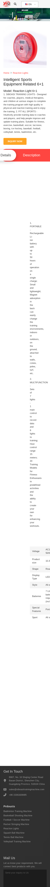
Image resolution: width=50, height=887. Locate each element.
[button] (8, 4)
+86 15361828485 (18, 795)
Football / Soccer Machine (16, 820)
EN (30, 4)
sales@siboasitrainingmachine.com (26, 789)
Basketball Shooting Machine (17, 815)
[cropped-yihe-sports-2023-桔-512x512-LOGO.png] (6, 4)
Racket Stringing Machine (16, 824)
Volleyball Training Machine (17, 841)
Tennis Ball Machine (13, 837)
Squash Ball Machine (13, 833)
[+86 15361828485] (6, 795)
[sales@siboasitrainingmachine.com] (6, 789)
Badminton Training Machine (17, 811)
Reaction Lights (11, 828)
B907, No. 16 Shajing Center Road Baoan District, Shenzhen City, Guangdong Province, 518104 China (27, 780)
